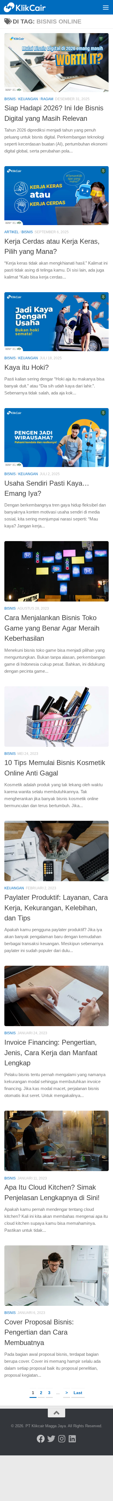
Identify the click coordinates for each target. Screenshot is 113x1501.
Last (78, 1392)
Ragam (47, 99)
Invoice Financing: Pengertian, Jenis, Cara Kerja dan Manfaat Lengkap (50, 1053)
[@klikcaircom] (41, 1439)
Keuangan (28, 99)
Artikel (11, 232)
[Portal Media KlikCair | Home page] (32, 7)
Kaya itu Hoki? (26, 367)
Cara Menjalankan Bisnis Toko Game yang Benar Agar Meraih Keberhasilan (51, 628)
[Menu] (106, 7)
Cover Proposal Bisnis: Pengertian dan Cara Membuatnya (39, 1332)
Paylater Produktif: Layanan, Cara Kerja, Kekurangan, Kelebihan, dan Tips (56, 908)
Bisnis (10, 99)
